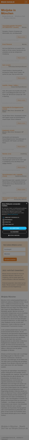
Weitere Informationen (13, 214)
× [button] (26, 203)
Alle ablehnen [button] (14, 232)
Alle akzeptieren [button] (14, 228)
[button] (14, 235)
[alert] (14, 220)
